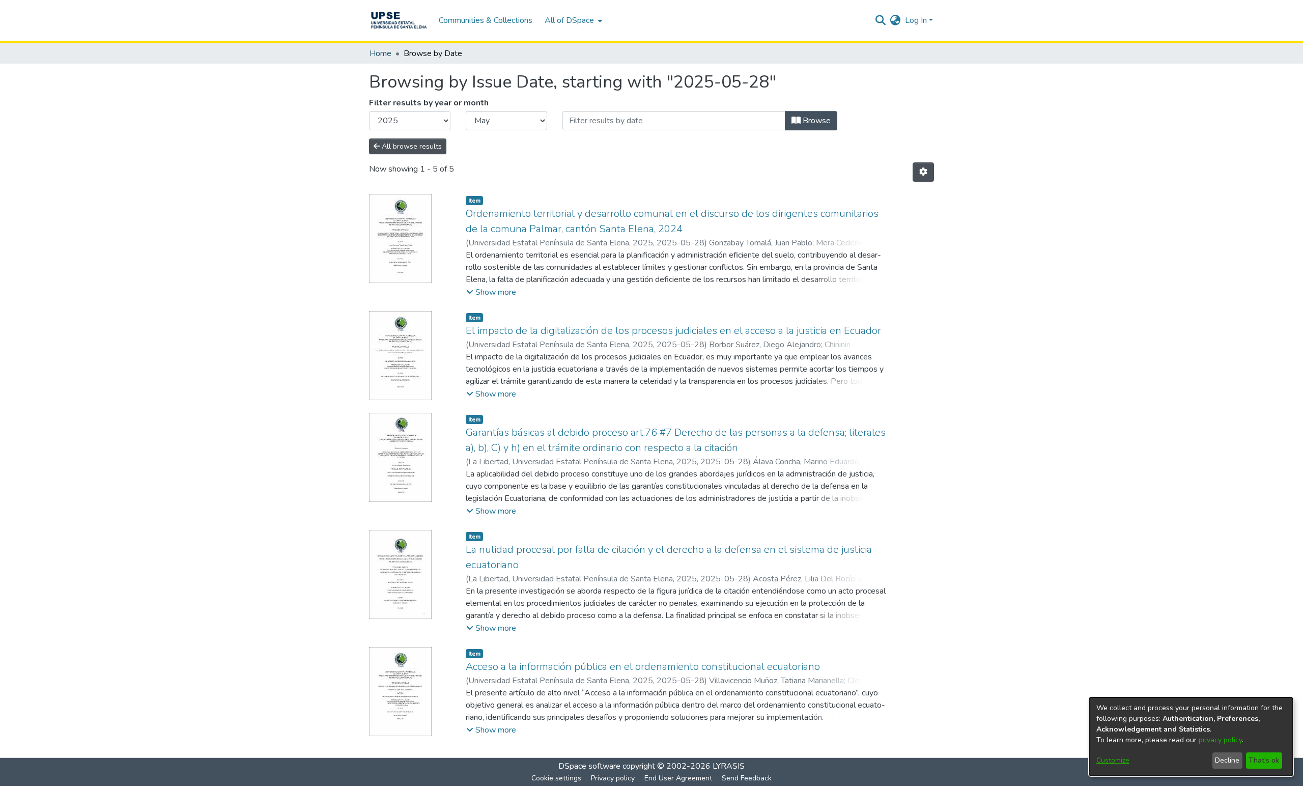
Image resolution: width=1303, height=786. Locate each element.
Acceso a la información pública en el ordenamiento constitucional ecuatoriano (643, 666)
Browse (816, 120)
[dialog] (1191, 736)
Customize (1112, 760)
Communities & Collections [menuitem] (485, 20)
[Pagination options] (923, 172)
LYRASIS (729, 766)
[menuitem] (572, 20)
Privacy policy (613, 778)
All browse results (411, 146)
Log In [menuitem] (916, 20)
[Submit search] (880, 20)
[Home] (399, 20)
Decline (1227, 760)
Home (380, 53)
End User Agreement (678, 778)
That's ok (1264, 760)
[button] (491, 292)
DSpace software (589, 766)
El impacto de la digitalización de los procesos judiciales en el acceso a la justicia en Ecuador (673, 331)
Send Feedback (747, 778)
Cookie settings (556, 778)
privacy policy (1220, 740)
